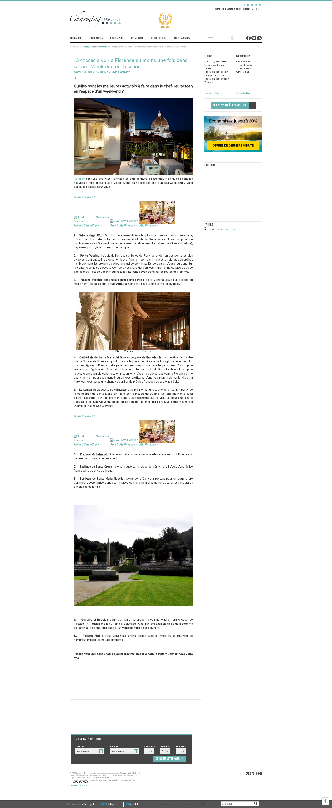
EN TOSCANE (76, 38)
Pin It (77, 78)
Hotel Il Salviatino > (86, 226)
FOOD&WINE (117, 38)
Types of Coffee (244, 65)
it (244, 4)
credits (250, 774)
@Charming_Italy (226, 229)
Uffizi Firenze (143, 352)
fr (256, 4)
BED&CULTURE (159, 38)
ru (260, 4)
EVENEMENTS (96, 38)
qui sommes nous (231, 9)
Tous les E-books (211, 93)
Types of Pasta (243, 68)
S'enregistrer (90, 804)
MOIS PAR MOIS (182, 38)
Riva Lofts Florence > (123, 226)
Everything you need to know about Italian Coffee (216, 65)
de (252, 4)
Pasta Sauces (243, 62)
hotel (258, 9)
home (218, 9)
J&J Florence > (148, 226)
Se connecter (74, 804)
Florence (79, 179)
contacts (248, 9)
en (248, 4)
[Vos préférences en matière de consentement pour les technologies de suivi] (325, 801)
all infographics (243, 93)
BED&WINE (137, 38)
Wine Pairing (242, 72)
